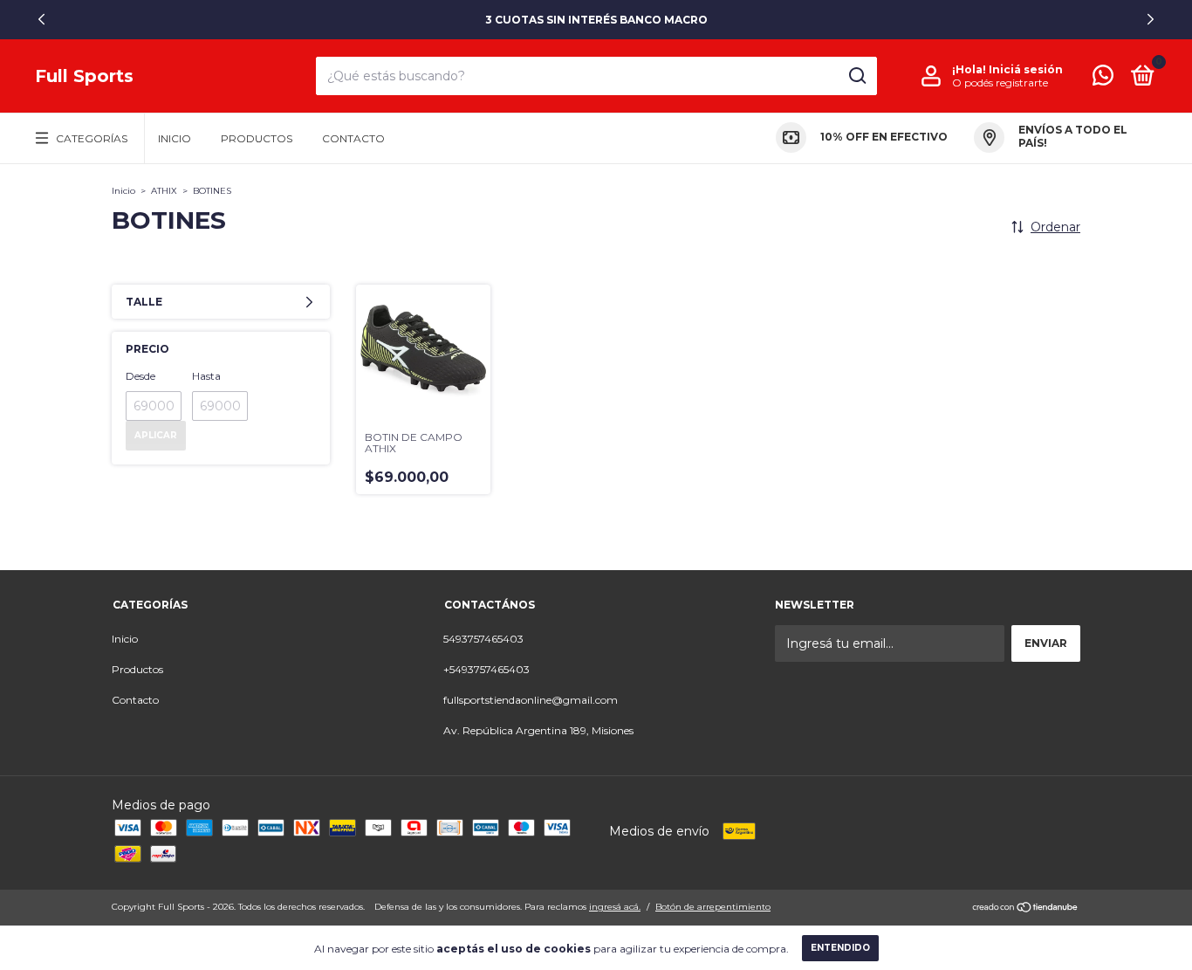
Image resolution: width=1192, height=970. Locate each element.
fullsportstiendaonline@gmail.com (530, 699)
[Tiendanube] (1025, 909)
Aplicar (155, 435)
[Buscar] (856, 76)
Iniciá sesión (1026, 69)
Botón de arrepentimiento (713, 906)
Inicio (174, 138)
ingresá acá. (615, 906)
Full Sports (84, 75)
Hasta (206, 375)
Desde (140, 375)
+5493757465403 (486, 669)
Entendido (840, 947)
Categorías (91, 138)
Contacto (353, 138)
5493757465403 (483, 638)
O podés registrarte (1000, 82)
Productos (256, 138)
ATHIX (164, 190)
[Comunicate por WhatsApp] (1103, 79)
